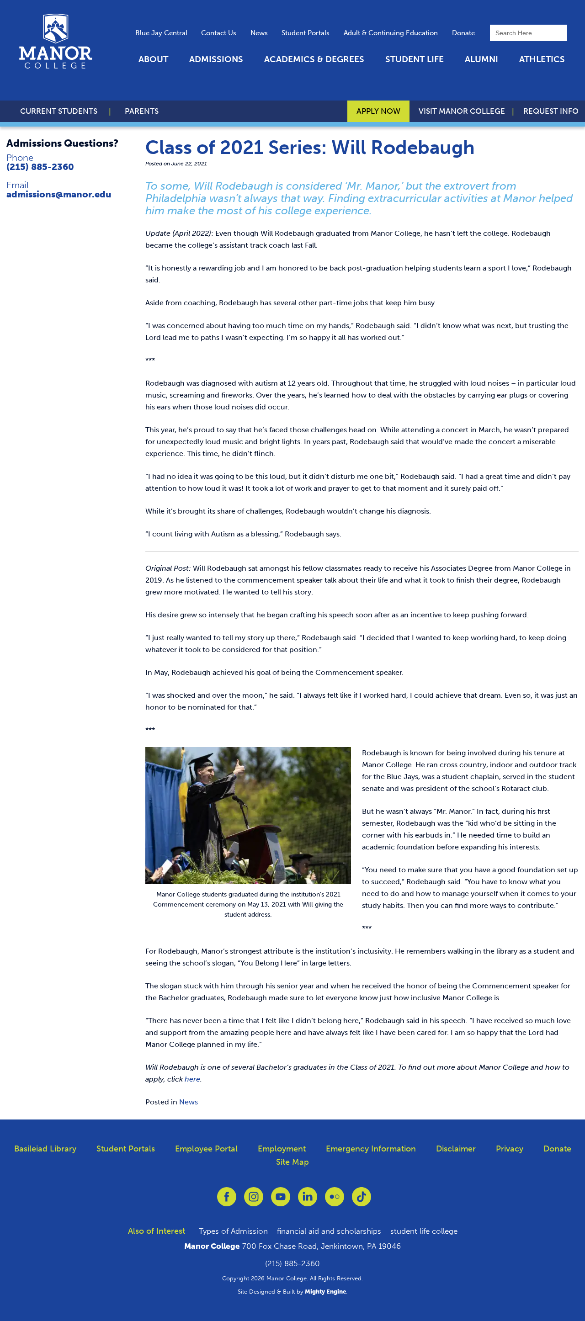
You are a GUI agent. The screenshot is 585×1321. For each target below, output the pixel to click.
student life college (423, 1231)
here (192, 1079)
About (153, 59)
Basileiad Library (45, 1149)
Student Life (414, 59)
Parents (142, 111)
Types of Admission (233, 1231)
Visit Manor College (462, 111)
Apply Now (378, 111)
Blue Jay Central (161, 33)
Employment (282, 1149)
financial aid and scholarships (329, 1231)
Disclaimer (456, 1149)
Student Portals (306, 33)
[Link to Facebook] (226, 1201)
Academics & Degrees (314, 59)
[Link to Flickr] (334, 1201)
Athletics (542, 59)
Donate (463, 33)
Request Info (551, 111)
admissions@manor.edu (59, 194)
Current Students (58, 111)
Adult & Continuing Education (391, 33)
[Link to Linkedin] (307, 1201)
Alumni (481, 59)
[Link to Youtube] (280, 1201)
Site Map (292, 1162)
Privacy (509, 1149)
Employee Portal (206, 1149)
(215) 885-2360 (40, 166)
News (259, 33)
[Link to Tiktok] (361, 1201)
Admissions (216, 59)
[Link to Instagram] (253, 1201)
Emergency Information (371, 1149)
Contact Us (218, 33)
